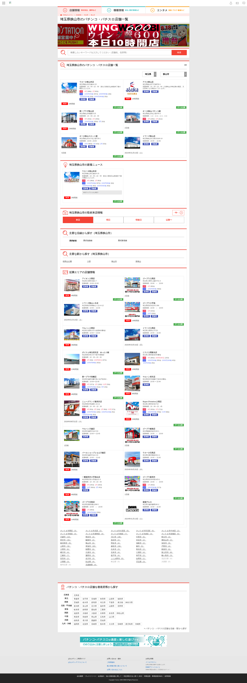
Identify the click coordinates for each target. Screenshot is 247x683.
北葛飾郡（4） (91, 565)
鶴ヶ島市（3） (167, 555)
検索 (179, 52)
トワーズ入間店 (149, 328)
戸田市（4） (166, 546)
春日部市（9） (66, 543)
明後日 (139, 220)
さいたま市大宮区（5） (120, 531)
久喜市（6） (91, 552)
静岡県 (85, 610)
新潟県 (76, 606)
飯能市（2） (91, 540)
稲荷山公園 (67, 261)
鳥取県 (76, 617)
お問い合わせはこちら (114, 670)
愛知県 (94, 610)
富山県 (85, 606)
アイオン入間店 (88, 278)
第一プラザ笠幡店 (89, 377)
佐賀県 (85, 624)
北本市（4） (116, 552)
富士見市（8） (167, 552)
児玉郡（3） (141, 561)
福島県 (120, 599)
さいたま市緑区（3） (144, 534)
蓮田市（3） (91, 555)
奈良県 (111, 613)
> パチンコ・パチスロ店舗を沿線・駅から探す (165, 628)
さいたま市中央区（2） (170, 531)
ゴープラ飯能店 (149, 429)
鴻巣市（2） (141, 543)
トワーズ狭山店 (149, 136)
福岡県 (76, 624)
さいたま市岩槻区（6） (170, 534)
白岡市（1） (141, 558)
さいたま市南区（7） (119, 534)
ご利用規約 (111, 662)
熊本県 (102, 624)
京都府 (85, 613)
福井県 (102, 606)
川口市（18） (116, 537)
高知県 (102, 620)
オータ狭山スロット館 (89, 136)
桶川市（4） (65, 552)
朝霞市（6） (91, 549)
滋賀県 (76, 613)
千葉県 (111, 602)
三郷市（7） (65, 555)
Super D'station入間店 (152, 402)
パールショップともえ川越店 (93, 453)
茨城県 (76, 602)
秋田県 (102, 599)
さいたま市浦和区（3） (95, 534)
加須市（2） (116, 540)
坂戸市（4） (116, 555)
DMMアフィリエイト (153, 667)
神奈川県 (129, 602)
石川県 (94, 606)
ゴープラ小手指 (149, 303)
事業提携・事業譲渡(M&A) (153, 676)
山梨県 (111, 606)
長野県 (120, 606)
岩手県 (85, 599)
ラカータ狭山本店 (87, 82)
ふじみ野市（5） (118, 558)
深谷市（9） (166, 543)
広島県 (102, 617)
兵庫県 (102, 613)
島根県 (85, 617)
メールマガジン (151, 662)
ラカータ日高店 (149, 453)
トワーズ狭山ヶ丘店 (90, 303)
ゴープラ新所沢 (149, 477)
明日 (108, 220)
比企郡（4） (91, 561)
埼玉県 (86, 15)
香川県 (85, 620)
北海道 (76, 595)
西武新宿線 (122, 240)
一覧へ (176, 212)
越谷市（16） (116, 546)
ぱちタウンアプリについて (77, 662)
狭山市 (93, 15)
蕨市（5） (140, 546)
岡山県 (94, 617)
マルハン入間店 (88, 328)
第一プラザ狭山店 (87, 111)
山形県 (111, 599)
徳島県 (76, 620)
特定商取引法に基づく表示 (133, 676)
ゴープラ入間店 (149, 278)
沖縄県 (137, 624)
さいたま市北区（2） (94, 531)
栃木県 (85, 602)
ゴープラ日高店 (88, 502)
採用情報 (168, 676)
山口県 (111, 617)
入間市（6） (65, 549)
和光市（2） (141, 549)
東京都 (120, 602)
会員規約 (101, 676)
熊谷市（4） (91, 537)
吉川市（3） (91, 558)
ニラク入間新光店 (150, 352)
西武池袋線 (87, 240)
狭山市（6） (91, 543)
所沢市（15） (65, 540)
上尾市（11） (65, 546)
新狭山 (138, 261)
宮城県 (94, 599)
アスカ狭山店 (148, 82)
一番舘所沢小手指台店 (91, 477)
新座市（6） (166, 549)
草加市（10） (91, 546)
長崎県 (94, 624)
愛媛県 (94, 620)
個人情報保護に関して (114, 676)
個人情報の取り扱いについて (117, 666)
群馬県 (94, 602)
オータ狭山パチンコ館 (152, 111)
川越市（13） (65, 537)
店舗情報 (78, 15)
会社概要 (80, 676)
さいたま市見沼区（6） (145, 531)
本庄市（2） (141, 540)
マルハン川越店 (88, 429)
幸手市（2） (141, 555)
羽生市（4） (116, 543)
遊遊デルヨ (147, 502)
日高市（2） (65, 558)
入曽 (89, 261)
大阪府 (94, 613)
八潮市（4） (141, 552)
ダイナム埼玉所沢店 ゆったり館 (95, 352)
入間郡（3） (65, 561)
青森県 (76, 599)
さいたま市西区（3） (68, 531)
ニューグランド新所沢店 (92, 402)
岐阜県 (76, 610)
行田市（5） (141, 537)
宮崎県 (120, 624)
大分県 (111, 624)
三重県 (102, 610)
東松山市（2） (167, 540)
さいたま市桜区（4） (68, 534)
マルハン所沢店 (149, 377)
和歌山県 (120, 613)
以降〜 (169, 220)
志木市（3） (116, 549)
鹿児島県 (129, 624)
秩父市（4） (166, 537)
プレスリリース (90, 676)
